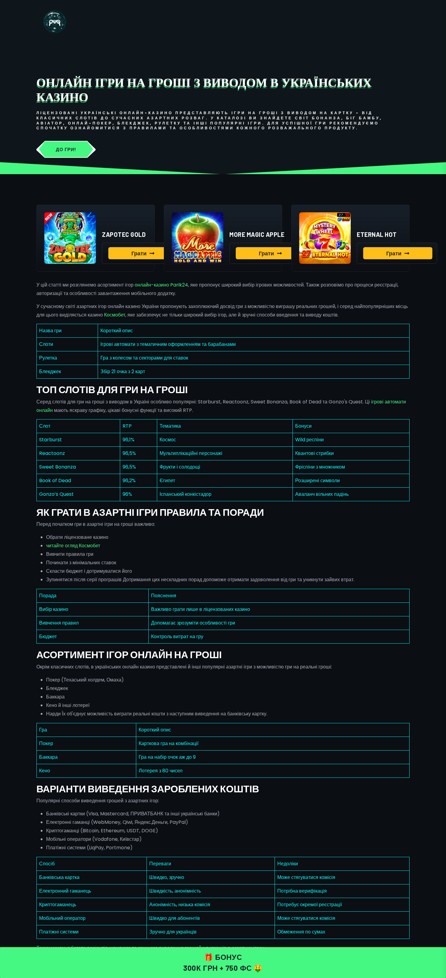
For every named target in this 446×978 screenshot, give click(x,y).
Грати (139, 253)
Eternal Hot (377, 234)
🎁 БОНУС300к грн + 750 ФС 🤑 (223, 962)
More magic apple (256, 234)
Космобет (114, 314)
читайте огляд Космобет (73, 545)
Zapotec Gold (124, 234)
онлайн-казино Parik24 (161, 284)
